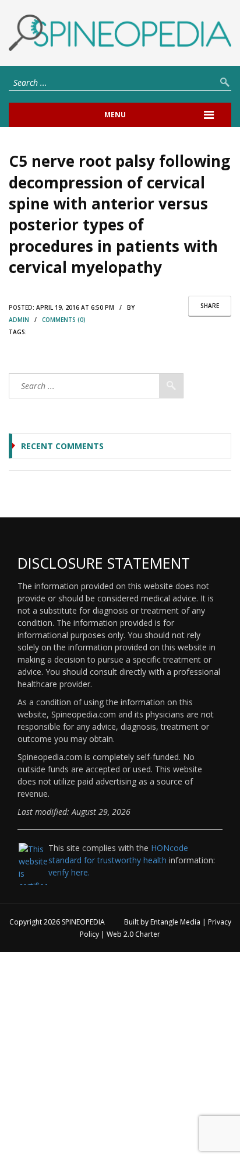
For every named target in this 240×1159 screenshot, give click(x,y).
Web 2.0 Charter (133, 934)
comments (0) (64, 320)
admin (19, 320)
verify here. (69, 872)
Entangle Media (175, 922)
